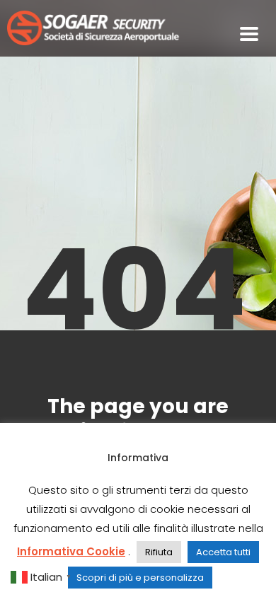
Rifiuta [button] (159, 552)
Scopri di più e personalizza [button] (140, 577)
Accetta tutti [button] (223, 552)
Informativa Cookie (71, 551)
